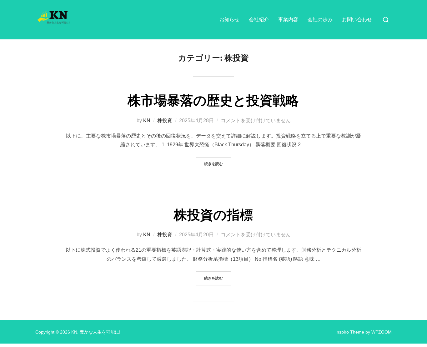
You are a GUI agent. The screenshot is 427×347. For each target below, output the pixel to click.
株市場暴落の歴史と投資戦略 (213, 100)
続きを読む (217, 163)
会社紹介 (259, 19)
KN (146, 120)
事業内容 (288, 19)
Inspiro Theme (349, 331)
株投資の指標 (213, 215)
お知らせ (229, 19)
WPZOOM (381, 331)
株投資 (164, 120)
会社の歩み (320, 19)
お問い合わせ (357, 19)
